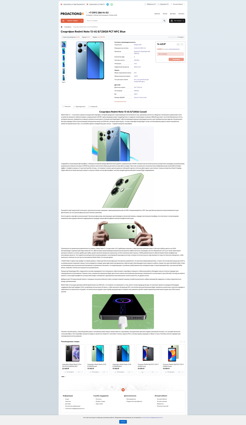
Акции (67, 399)
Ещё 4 (63, 82)
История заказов (162, 401)
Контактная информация (72, 406)
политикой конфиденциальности (152, 418)
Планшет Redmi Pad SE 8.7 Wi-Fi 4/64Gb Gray (148, 365)
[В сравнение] (178, 44)
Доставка (173, 14)
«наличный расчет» (174, 49)
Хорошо (123, 422)
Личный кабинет (162, 399)
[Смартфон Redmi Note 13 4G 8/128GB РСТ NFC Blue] (90, 60)
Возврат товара (100, 401)
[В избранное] (182, 44)
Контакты (181, 14)
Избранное (160, 404)
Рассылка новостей (162, 406)
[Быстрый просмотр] (78, 372)
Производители (131, 399)
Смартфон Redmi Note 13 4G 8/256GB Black (122, 365)
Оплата (165, 14)
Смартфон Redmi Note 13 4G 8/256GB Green (96, 365)
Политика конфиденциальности (74, 409)
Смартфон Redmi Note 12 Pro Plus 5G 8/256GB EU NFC (71, 365)
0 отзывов (180, 37)
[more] (82, 372)
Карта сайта (99, 404)
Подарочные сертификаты (134, 401)
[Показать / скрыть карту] (123, 389)
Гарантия (157, 14)
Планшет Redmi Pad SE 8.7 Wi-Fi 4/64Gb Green (173, 365)
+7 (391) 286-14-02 (99, 12)
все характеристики (120, 101)
